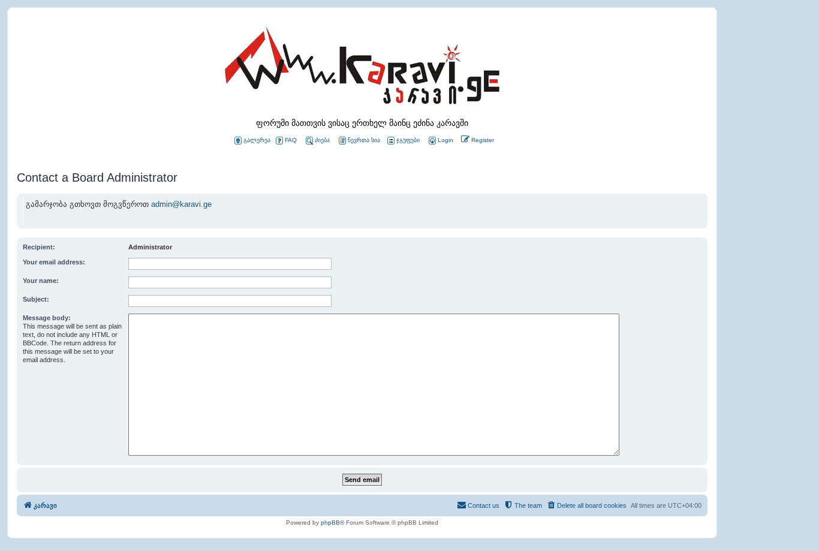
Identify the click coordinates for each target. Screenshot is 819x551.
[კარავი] (362, 69)
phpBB (330, 522)
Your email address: (54, 262)
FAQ (291, 140)
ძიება (322, 140)
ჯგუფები (408, 140)
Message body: (47, 317)
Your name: (41, 280)
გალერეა (256, 140)
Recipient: (39, 247)
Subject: (36, 299)
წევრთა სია (364, 140)
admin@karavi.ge (181, 204)
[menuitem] (440, 140)
